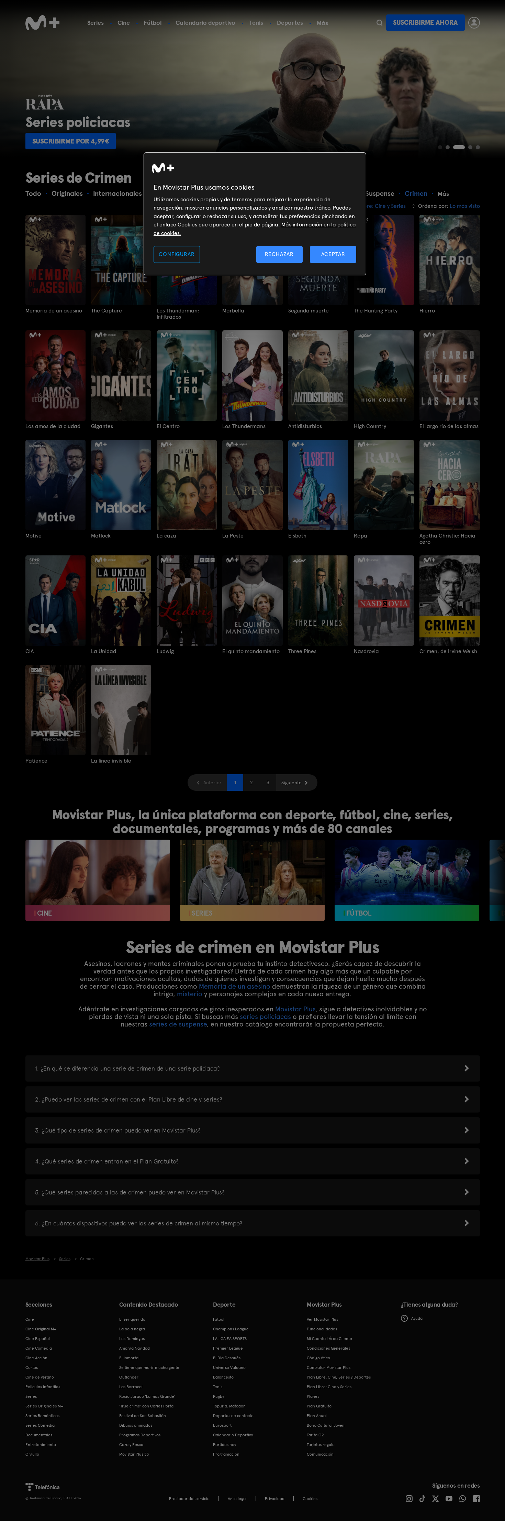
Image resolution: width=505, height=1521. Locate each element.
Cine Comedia (38, 1348)
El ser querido (132, 1319)
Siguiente (291, 782)
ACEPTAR (333, 254)
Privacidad (274, 1498)
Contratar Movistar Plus (328, 1367)
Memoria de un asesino (53, 311)
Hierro (427, 311)
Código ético (318, 1357)
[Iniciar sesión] (474, 23)
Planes (313, 1396)
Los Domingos (132, 1338)
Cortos (31, 1367)
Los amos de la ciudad (52, 426)
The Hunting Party (375, 311)
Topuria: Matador (229, 1406)
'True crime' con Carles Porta (146, 1406)
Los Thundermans (244, 426)
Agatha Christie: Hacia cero (447, 539)
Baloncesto (223, 1377)
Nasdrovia (366, 651)
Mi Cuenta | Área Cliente (329, 1338)
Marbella (233, 311)
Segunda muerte (308, 311)
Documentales (38, 1435)
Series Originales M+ (44, 1406)
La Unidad (103, 651)
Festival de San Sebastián (142, 1415)
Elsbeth (297, 536)
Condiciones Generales (328, 1348)
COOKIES (310, 1498)
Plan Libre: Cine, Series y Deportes (339, 1377)
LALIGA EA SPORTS (230, 1338)
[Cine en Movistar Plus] (97, 880)
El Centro (168, 426)
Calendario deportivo (205, 22)
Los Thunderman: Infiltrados (178, 314)
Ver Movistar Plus (322, 1319)
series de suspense (178, 1024)
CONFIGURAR (176, 254)
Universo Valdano (229, 1367)
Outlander (128, 1377)
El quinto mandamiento (251, 651)
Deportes (290, 22)
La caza (166, 536)
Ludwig (165, 651)
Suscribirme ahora (425, 22)
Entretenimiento (40, 1444)
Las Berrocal (131, 1386)
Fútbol (153, 22)
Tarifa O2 (315, 1435)
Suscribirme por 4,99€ (70, 141)
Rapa (360, 536)
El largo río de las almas (449, 426)
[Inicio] (42, 22)
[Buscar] (379, 23)
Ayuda (417, 1318)
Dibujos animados (135, 1425)
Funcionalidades (322, 1329)
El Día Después (226, 1357)
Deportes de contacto (233, 1415)
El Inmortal (129, 1357)
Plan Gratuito (319, 1406)
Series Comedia (40, 1425)
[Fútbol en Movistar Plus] (407, 880)
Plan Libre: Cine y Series (329, 1386)
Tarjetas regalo (321, 1444)
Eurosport (222, 1425)
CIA (29, 651)
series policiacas (265, 1016)
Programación (226, 1454)
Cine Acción (36, 1357)
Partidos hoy (224, 1444)
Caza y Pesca (131, 1444)
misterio (189, 994)
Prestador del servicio (189, 1498)
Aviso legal (237, 1498)
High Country (370, 426)
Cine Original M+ (40, 1329)
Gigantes (102, 426)
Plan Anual (317, 1415)
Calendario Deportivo (233, 1435)
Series (95, 22)
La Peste (233, 536)
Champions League (231, 1329)
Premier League (228, 1348)
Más (322, 23)
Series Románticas (42, 1415)
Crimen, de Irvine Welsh (448, 651)
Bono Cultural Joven (326, 1425)
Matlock (101, 536)
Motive (33, 536)
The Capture (106, 311)
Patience (36, 761)
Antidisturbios (305, 426)
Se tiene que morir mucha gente (149, 1367)
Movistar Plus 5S (134, 1454)
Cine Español (37, 1338)
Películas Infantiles (42, 1386)
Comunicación (320, 1454)
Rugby (218, 1396)
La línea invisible (111, 761)
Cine (123, 22)
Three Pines (302, 651)
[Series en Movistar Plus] (252, 880)
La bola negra (132, 1329)
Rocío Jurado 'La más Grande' (147, 1396)
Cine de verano (39, 1377)
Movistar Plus (295, 1009)
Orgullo (32, 1454)
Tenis (256, 22)
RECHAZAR (279, 254)
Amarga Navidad (134, 1348)
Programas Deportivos (139, 1435)
